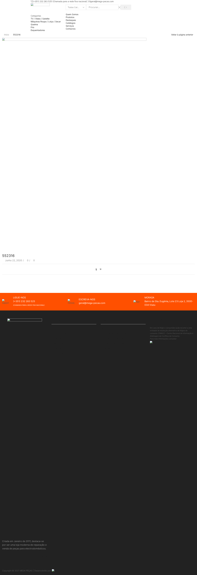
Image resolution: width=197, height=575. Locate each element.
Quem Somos (72, 14)
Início (6, 34)
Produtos (70, 17)
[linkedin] (99, 269)
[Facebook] (97, 269)
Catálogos (70, 23)
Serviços (70, 26)
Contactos (70, 28)
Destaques (71, 20)
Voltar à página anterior (182, 34)
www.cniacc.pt (183, 339)
